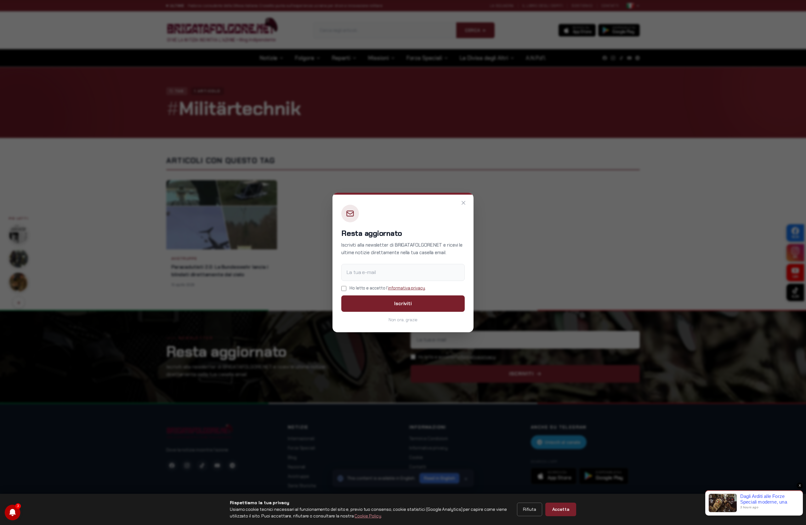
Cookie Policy (368, 516)
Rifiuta (529, 509)
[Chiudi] (463, 203)
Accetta (560, 509)
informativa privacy (406, 288)
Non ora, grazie (403, 319)
